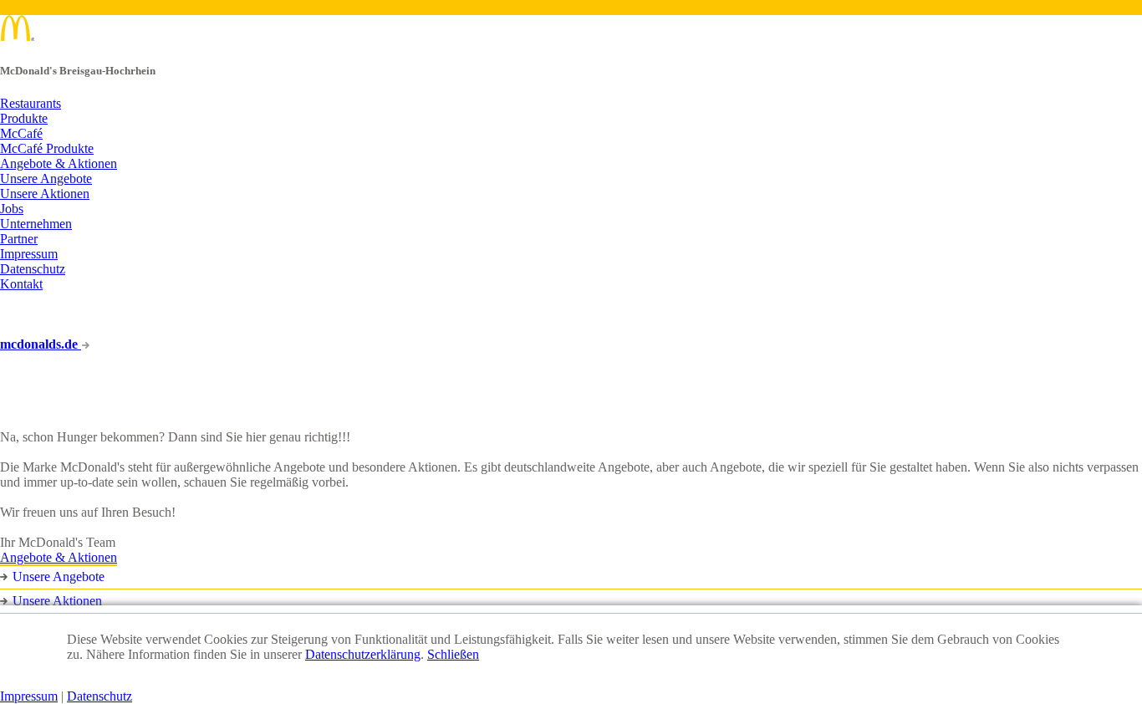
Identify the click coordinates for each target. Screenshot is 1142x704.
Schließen (453, 654)
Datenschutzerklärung (363, 654)
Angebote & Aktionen (58, 163)
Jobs (11, 209)
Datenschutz (32, 269)
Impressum (29, 254)
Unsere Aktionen (44, 193)
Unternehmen (36, 224)
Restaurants (30, 103)
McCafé (21, 133)
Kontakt (21, 284)
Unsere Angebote (46, 178)
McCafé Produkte (47, 148)
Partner (19, 239)
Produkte (24, 118)
